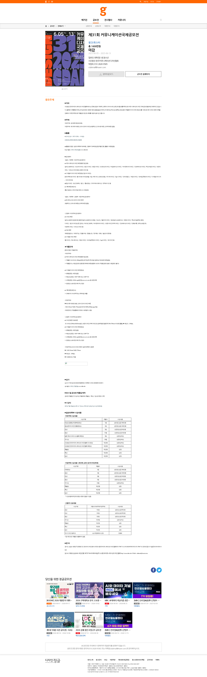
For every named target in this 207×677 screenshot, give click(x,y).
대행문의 (116, 26)
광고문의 (98, 660)
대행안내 (107, 26)
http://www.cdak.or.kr (126, 553)
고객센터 (158, 1)
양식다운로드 (107, 74)
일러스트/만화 (80, 606)
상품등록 (98, 26)
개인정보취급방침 (123, 660)
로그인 (152, 1)
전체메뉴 (161, 20)
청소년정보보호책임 (138, 660)
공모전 (96, 20)
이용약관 (112, 660)
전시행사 (108, 20)
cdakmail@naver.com (97, 67)
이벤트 (157, 660)
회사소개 (90, 660)
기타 (106, 606)
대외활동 (137, 606)
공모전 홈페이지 (143, 74)
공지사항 (150, 660)
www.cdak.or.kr (84, 150)
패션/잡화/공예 (80, 636)
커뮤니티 (122, 20)
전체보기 (62, 26)
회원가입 (146, 1)
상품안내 (89, 26)
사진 (48, 636)
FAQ (105, 660)
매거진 (84, 20)
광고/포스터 (94, 42)
